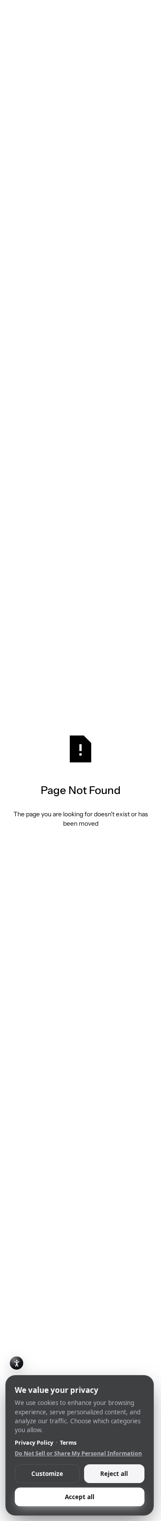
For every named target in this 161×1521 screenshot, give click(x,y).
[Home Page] (20, 14)
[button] (141, 14)
